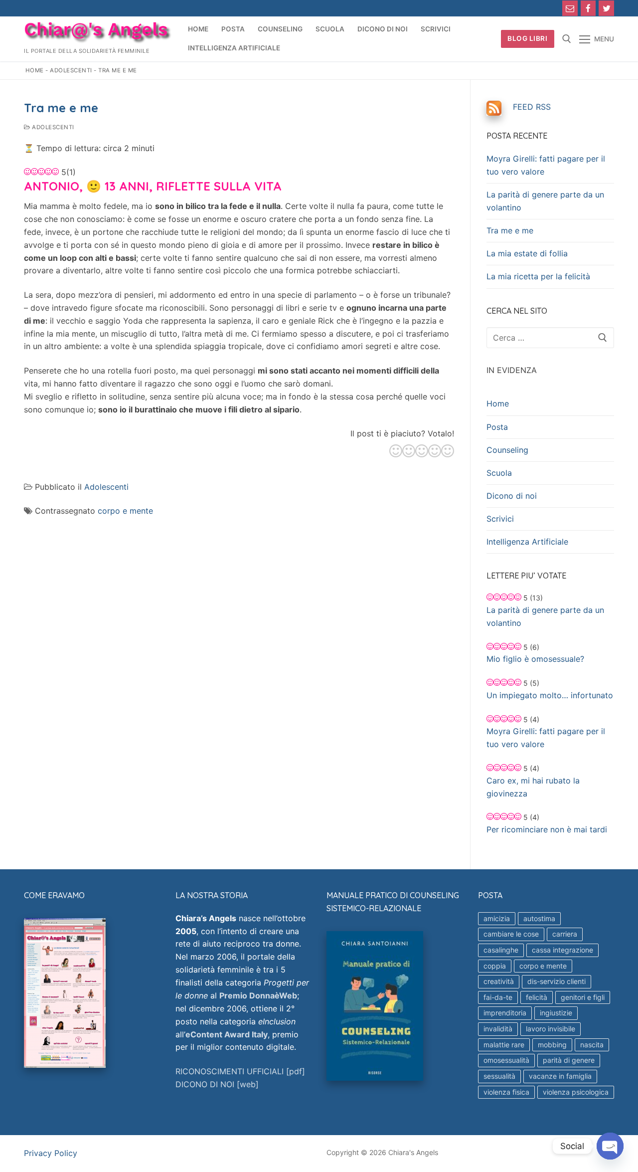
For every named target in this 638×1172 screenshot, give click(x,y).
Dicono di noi (511, 496)
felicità (536, 997)
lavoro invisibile (550, 1028)
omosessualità (506, 1060)
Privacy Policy (50, 1153)
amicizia (496, 918)
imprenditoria (504, 1012)
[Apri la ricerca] (566, 38)
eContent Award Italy (226, 1034)
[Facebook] (588, 8)
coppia (494, 966)
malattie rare (503, 1044)
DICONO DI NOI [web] (217, 1084)
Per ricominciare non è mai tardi (546, 829)
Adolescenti (71, 70)
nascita (592, 1044)
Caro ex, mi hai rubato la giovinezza (533, 787)
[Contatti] (570, 8)
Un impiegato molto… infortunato (549, 695)
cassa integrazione (562, 950)
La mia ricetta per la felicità (538, 276)
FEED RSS (532, 107)
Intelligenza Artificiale (527, 542)
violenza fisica (506, 1092)
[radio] (395, 452)
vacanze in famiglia (560, 1076)
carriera (564, 934)
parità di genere (569, 1060)
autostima (539, 918)
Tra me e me (509, 230)
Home (34, 70)
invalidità (497, 1028)
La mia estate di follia (527, 253)
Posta (497, 427)
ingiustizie (556, 1012)
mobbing (552, 1044)
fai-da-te (497, 997)
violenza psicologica (576, 1092)
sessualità (499, 1076)
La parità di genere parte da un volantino (545, 201)
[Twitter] (606, 8)
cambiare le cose (511, 934)
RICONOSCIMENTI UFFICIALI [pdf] (240, 1071)
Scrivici (500, 519)
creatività (498, 981)
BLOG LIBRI (527, 38)
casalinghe (500, 950)
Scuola (499, 473)
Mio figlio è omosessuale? (535, 659)
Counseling (507, 450)
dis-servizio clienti (556, 981)
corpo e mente (125, 511)
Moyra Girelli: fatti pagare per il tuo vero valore (545, 165)
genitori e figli (583, 997)
